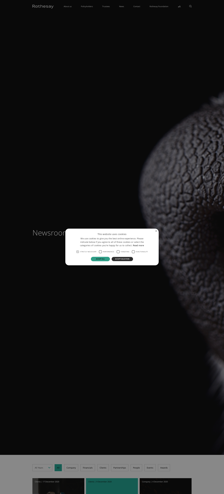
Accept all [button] (100, 259)
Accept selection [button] (122, 259)
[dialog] (112, 247)
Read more (138, 245)
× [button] (156, 231)
